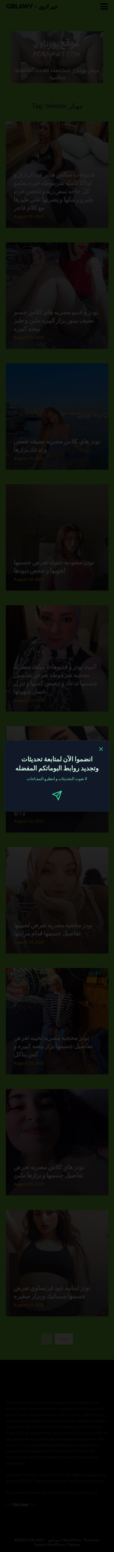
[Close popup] (101, 750)
